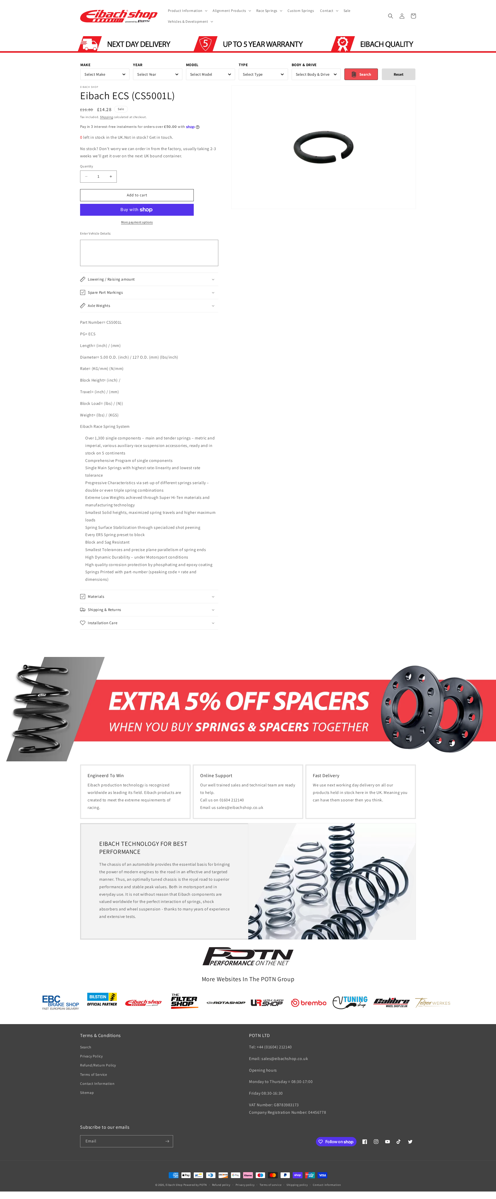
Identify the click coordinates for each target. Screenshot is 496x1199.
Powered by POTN (195, 1185)
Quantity (86, 166)
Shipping (106, 117)
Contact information (327, 1185)
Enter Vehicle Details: (95, 233)
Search (85, 1047)
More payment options (137, 222)
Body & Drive (304, 64)
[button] (187, 10)
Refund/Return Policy (98, 1065)
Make (85, 64)
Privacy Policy (91, 1056)
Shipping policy (297, 1185)
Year (137, 64)
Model (192, 64)
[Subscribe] (167, 1141)
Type (243, 64)
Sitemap (87, 1092)
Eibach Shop (174, 1185)
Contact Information (97, 1083)
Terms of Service (93, 1074)
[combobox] (104, 74)
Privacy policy (245, 1185)
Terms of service (270, 1185)
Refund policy (221, 1185)
